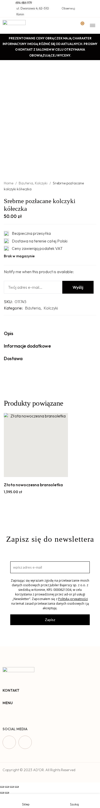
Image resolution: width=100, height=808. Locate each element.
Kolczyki (41, 183)
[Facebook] (9, 742)
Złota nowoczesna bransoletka (33, 484)
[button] (30, 471)
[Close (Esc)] (2, 787)
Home (8, 183)
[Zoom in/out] (17, 787)
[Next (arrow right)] (7, 792)
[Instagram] (25, 742)
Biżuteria (26, 183)
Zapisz (50, 619)
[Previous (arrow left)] (2, 792)
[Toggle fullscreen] (12, 787)
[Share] (7, 787)
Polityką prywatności (73, 599)
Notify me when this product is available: (39, 271)
